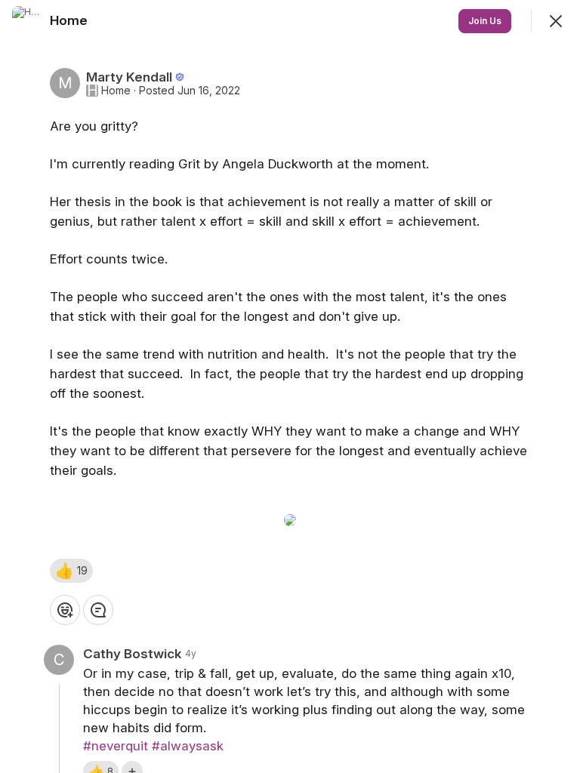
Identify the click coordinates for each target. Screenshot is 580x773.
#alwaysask (188, 745)
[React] (65, 610)
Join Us (484, 20)
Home (116, 91)
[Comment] (98, 610)
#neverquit (115, 745)
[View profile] (27, 21)
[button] (71, 571)
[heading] (70, 20)
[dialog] (290, 386)
